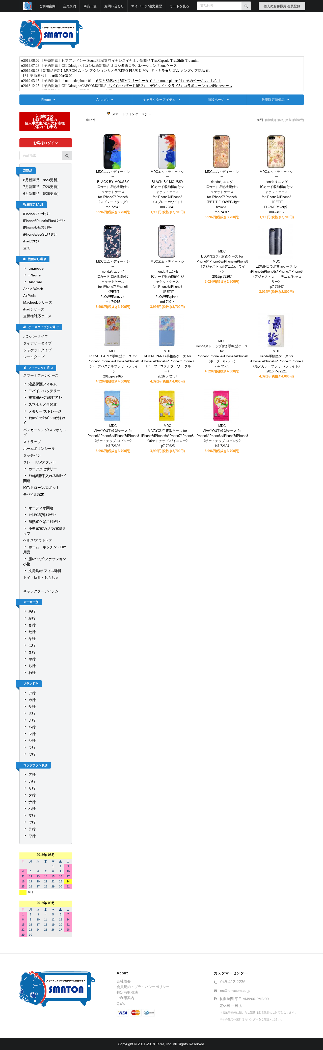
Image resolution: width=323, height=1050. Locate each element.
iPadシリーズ (33, 309)
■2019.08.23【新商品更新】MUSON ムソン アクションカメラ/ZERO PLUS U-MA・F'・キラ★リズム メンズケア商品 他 (115, 71)
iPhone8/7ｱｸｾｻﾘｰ (36, 214)
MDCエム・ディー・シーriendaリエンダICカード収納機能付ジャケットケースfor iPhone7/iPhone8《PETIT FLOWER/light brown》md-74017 (222, 192)
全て (26, 248)
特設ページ (216, 100)
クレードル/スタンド (39, 462)
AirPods (29, 296)
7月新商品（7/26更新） (42, 187)
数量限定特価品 (273, 100)
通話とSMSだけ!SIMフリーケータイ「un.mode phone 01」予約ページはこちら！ (158, 81)
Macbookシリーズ (37, 302)
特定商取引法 (127, 992)
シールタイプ (33, 357)
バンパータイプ (35, 336)
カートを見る (179, 6)
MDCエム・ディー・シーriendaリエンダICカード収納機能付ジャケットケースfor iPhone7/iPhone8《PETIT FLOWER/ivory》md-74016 (276, 192)
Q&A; (121, 1003)
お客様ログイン (45, 143)
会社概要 (124, 981)
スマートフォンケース (41, 375)
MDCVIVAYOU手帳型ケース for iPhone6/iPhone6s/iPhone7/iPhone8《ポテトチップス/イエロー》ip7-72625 (167, 436)
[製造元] (298, 120)
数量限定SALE (33, 204)
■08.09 (57, 76)
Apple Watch (33, 289)
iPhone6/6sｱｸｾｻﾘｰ (37, 228)
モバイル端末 (33, 494)
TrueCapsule (160, 60)
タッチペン (32, 455)
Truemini (192, 60)
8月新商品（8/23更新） (42, 180)
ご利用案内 (47, 6)
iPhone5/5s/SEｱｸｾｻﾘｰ (40, 234)
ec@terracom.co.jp (235, 991)
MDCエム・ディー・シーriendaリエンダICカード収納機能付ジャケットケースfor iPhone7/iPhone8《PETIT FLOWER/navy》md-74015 (113, 282)
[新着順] (270, 120)
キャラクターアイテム (159, 100)
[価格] (280, 120)
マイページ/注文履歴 (146, 6)
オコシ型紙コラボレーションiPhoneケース (144, 66)
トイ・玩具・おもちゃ (41, 578)
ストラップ (32, 442)
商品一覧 (90, 6)
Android (102, 100)
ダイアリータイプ (37, 343)
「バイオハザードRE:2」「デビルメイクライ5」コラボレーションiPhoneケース (169, 86)
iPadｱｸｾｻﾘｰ (32, 241)
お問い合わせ (114, 6)
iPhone (46, 100)
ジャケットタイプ (37, 350)
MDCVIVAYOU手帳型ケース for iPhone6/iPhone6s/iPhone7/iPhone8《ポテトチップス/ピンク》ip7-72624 (222, 436)
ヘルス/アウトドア (37, 540)
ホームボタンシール (39, 449)
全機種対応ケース (37, 316)
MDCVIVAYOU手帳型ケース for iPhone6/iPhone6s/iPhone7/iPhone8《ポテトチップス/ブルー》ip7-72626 (113, 436)
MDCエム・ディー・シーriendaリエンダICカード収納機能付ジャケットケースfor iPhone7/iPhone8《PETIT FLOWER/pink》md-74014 (167, 282)
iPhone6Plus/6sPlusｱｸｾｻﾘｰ (44, 221)
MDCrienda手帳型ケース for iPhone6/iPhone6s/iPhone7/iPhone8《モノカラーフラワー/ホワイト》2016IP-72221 (276, 361)
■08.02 (67, 76)
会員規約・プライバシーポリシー (143, 987)
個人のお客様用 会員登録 (281, 6)
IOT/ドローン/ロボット (41, 488)
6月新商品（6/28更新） (42, 194)
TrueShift (177, 60)
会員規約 (69, 6)
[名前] (288, 120)
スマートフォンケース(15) (131, 114)
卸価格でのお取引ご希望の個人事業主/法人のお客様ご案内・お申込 (45, 121)
